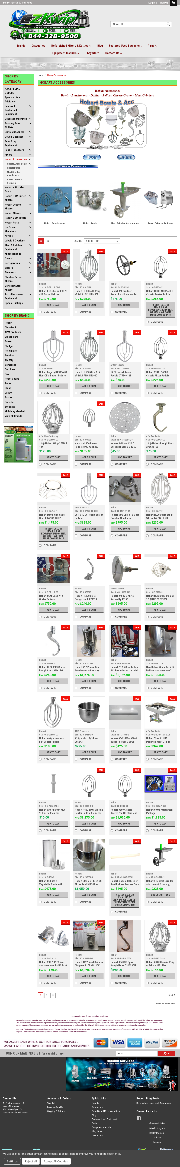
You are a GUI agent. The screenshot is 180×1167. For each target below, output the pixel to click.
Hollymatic (11, 350)
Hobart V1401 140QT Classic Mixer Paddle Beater (157, 375)
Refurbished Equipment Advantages (153, 1103)
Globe (8, 388)
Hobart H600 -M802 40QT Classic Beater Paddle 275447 (159, 294)
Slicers (9, 267)
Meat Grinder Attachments (13, 174)
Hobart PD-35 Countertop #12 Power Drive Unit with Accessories (124, 670)
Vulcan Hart (11, 336)
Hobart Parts (12, 222)
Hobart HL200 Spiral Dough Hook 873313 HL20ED (86, 599)
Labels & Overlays (15, 240)
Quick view (53, 278)
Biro (7, 374)
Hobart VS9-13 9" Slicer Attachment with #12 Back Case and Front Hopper (53, 965)
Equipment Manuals (64, 53)
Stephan (9, 355)
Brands (21, 45)
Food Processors (14, 150)
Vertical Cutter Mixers (13, 287)
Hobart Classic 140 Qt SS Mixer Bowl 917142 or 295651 (88, 884)
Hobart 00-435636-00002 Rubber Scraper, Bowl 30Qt (124, 742)
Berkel (8, 383)
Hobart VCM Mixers (15, 217)
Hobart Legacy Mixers (13, 206)
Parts (151, 45)
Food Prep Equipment (11, 143)
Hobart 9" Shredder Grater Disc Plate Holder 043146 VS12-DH (124, 294)
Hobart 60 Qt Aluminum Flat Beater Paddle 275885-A (51, 742)
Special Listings (14, 303)
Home (40, 75)
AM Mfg (9, 360)
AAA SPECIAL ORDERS (12, 91)
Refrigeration (12, 263)
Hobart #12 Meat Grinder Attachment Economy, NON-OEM (159, 884)
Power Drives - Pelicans (14, 181)
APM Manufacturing (48, 436)
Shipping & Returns (56, 1111)
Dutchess (10, 369)
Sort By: (78, 241)
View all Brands (13, 416)
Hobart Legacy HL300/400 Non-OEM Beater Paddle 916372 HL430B (53, 375)
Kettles (9, 235)
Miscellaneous (13, 253)
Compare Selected (165, 1003)
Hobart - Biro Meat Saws (15, 189)
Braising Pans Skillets (12, 125)
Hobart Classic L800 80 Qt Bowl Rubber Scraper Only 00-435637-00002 (125, 884)
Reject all (31, 1161)
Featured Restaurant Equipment (11, 110)
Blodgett (9, 346)
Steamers (10, 272)
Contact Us (112, 53)
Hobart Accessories (16, 159)
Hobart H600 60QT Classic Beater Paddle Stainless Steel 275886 (89, 813)
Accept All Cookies (56, 1161)
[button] (90, 1024)
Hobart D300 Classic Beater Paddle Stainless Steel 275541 (124, 813)
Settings (12, 1161)
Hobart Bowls (13, 167)
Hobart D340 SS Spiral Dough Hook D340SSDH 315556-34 (123, 965)
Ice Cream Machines (10, 229)
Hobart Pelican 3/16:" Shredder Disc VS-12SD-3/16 (124, 447)
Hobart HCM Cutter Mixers (15, 198)
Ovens (8, 258)
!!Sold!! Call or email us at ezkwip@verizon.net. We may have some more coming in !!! (160, 310)
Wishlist (51, 1103)
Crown (8, 392)
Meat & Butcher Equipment (13, 247)
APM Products (13, 332)
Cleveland (10, 327)
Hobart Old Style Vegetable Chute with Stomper (51, 884)
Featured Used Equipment (125, 45)
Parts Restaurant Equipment (14, 296)
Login (151, 2)
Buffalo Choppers (14, 132)
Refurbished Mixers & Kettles (70, 45)
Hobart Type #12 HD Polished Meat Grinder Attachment (158, 742)
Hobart (8, 322)
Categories (38, 45)
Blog (100, 45)
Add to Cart (53, 305)
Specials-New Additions (12, 99)
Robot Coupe (12, 378)
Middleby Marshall (15, 411)
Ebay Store (92, 53)
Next (171, 995)
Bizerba (9, 402)
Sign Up (163, 2)
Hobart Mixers (13, 213)
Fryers (8, 154)
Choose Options (160, 895)
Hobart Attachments (17, 163)
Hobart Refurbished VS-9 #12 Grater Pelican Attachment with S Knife (53, 294)
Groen (8, 341)
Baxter (8, 397)
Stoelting (10, 406)
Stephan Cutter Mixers (13, 279)
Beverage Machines (16, 118)
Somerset (10, 364)
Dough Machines (14, 136)
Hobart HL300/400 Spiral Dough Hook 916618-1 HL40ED (52, 670)
